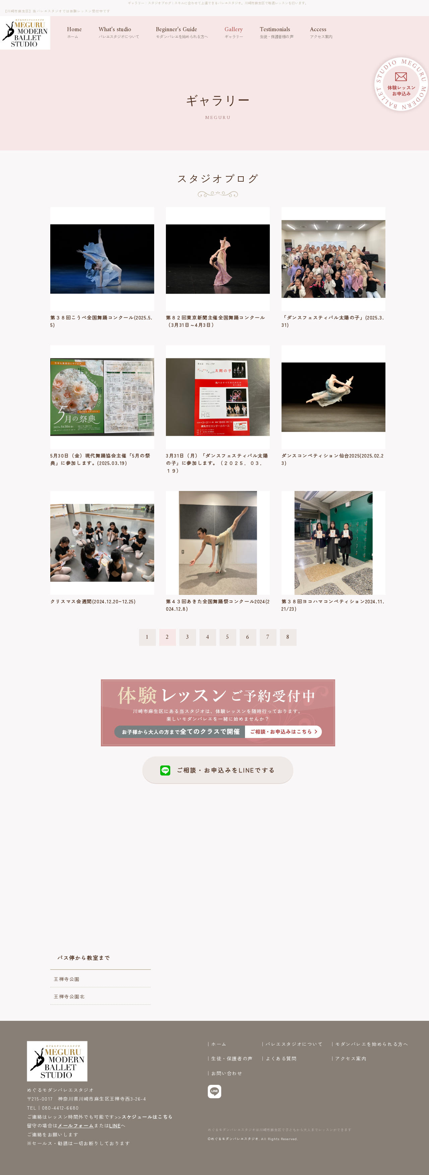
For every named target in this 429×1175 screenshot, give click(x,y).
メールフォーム (76, 1125)
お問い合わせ (227, 1073)
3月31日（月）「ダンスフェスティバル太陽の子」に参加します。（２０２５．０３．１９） (217, 463)
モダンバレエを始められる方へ (371, 1044)
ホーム (219, 1044)
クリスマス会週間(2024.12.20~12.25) (93, 601)
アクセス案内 (351, 1058)
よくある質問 (281, 1058)
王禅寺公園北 (69, 996)
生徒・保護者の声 (232, 1058)
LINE (115, 1125)
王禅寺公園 (67, 979)
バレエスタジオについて (294, 1044)
